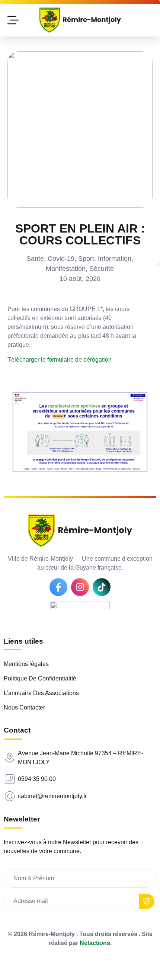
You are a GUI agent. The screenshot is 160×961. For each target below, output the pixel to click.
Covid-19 (61, 258)
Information (114, 258)
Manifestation (66, 268)
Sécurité (101, 268)
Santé (35, 258)
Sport (86, 258)
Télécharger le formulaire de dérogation (59, 359)
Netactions (95, 943)
